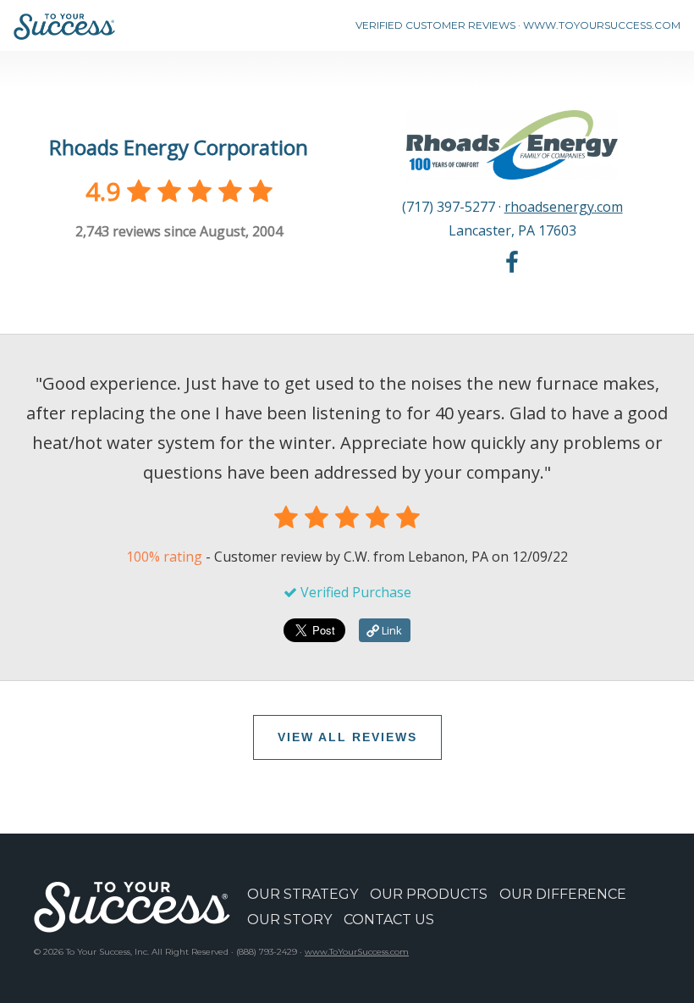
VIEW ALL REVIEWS (347, 737)
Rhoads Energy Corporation (178, 147)
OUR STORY (289, 920)
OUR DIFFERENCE (562, 894)
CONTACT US (389, 920)
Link (390, 630)
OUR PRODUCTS (428, 894)
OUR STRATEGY (302, 894)
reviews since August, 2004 (179, 231)
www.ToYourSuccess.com (357, 951)
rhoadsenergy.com (563, 206)
